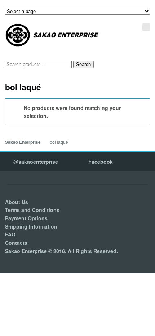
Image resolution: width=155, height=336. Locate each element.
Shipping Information (31, 226)
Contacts (16, 242)
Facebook (100, 161)
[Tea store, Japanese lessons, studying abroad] (52, 35)
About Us (16, 201)
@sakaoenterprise (35, 161)
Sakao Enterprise (23, 142)
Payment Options (26, 218)
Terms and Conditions (32, 209)
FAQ (10, 234)
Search (83, 64)
